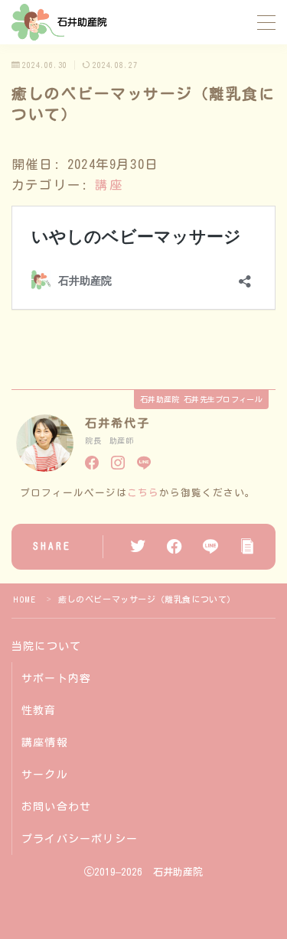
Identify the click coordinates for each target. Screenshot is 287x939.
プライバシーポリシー (79, 838)
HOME (24, 599)
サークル (44, 774)
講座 (108, 184)
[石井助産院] (59, 22)
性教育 (39, 710)
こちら (143, 493)
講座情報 (44, 742)
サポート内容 (56, 678)
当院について (46, 646)
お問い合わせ (56, 806)
